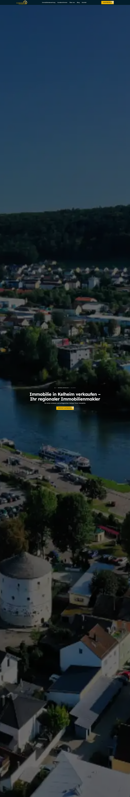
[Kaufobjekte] (107, 2)
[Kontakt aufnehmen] (65, 408)
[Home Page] (21, 2)
